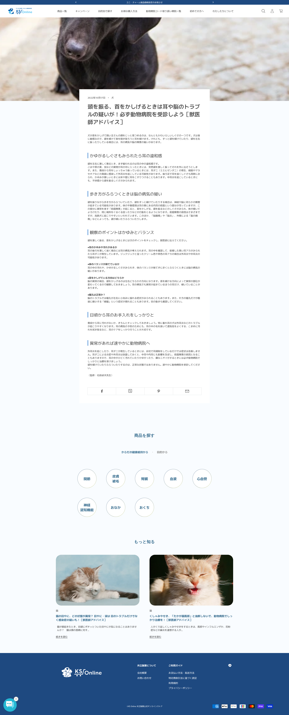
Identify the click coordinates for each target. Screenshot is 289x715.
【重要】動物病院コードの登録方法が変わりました (144, 2)
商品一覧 (62, 11)
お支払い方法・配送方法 (181, 672)
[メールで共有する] (187, 391)
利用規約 (173, 683)
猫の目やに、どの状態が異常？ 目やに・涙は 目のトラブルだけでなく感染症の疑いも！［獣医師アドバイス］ (96, 618)
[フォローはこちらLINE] (230, 665)
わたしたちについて (223, 11)
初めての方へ (197, 11)
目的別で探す (105, 11)
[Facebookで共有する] (102, 391)
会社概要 (142, 672)
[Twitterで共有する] (130, 390)
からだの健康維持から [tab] (134, 452)
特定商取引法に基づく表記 (183, 678)
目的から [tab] (162, 452)
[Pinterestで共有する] (159, 391)
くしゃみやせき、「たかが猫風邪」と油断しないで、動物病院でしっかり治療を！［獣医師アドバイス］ (191, 618)
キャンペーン (82, 11)
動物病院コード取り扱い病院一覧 (163, 11)
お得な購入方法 (129, 11)
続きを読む (62, 636)
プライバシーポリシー (180, 688)
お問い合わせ (144, 678)
